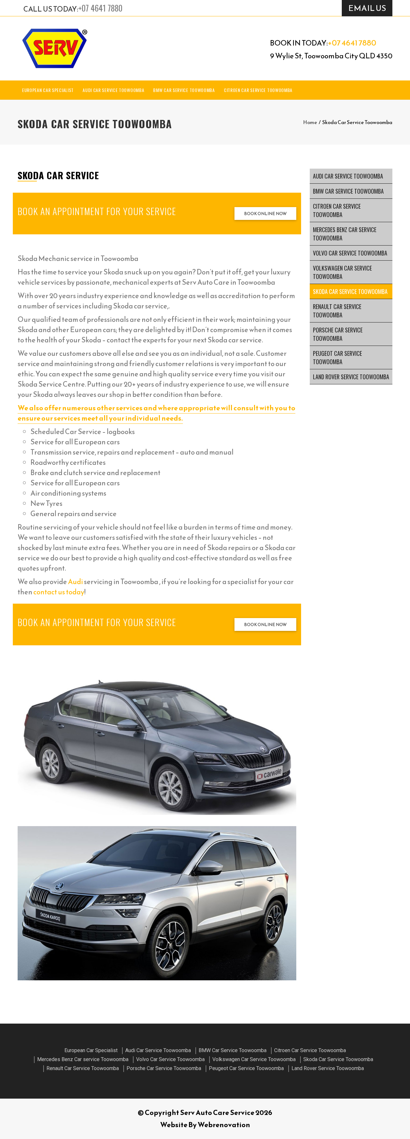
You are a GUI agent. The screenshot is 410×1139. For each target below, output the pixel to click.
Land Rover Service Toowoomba (351, 377)
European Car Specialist (48, 90)
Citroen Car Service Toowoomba (258, 90)
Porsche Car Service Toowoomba (338, 334)
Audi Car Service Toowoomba (113, 90)
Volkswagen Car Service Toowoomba (342, 272)
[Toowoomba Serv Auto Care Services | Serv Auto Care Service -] (54, 48)
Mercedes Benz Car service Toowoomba (344, 233)
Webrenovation (224, 1124)
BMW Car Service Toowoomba (184, 90)
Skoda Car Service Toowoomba (350, 291)
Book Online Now (265, 214)
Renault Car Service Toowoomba (337, 310)
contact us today (58, 592)
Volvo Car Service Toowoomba (350, 253)
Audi (75, 581)
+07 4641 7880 (100, 8)
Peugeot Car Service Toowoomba (337, 357)
